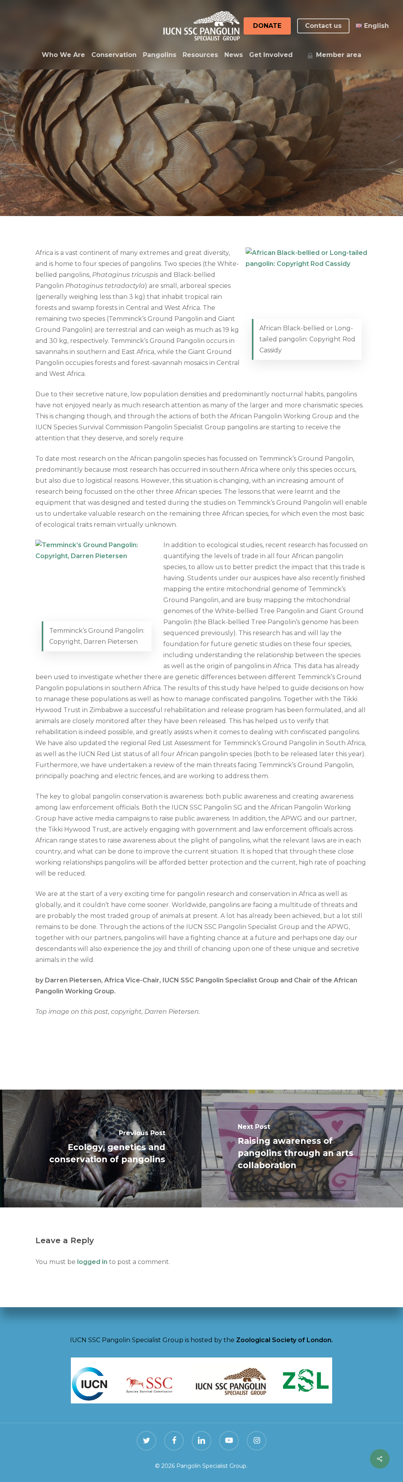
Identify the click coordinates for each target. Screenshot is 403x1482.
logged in (92, 1262)
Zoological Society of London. (284, 1340)
